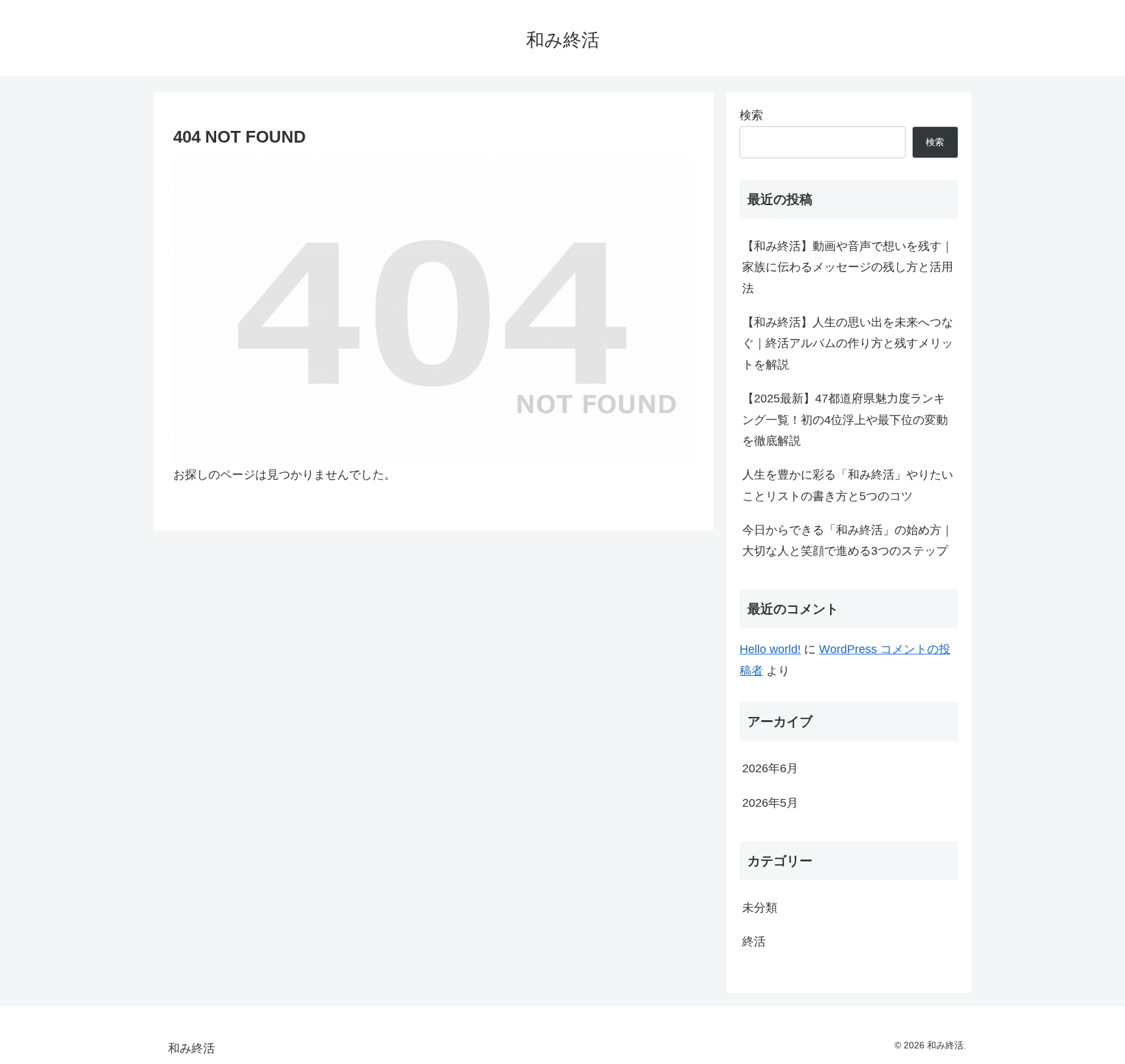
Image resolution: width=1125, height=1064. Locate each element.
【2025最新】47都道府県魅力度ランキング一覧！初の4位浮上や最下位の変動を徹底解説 (845, 419)
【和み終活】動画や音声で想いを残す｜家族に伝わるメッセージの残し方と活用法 (847, 267)
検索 (751, 115)
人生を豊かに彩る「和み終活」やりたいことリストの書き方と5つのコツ (847, 485)
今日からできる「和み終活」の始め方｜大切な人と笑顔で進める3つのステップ (847, 540)
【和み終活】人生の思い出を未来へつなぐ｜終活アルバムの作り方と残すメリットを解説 (847, 343)
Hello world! (770, 649)
